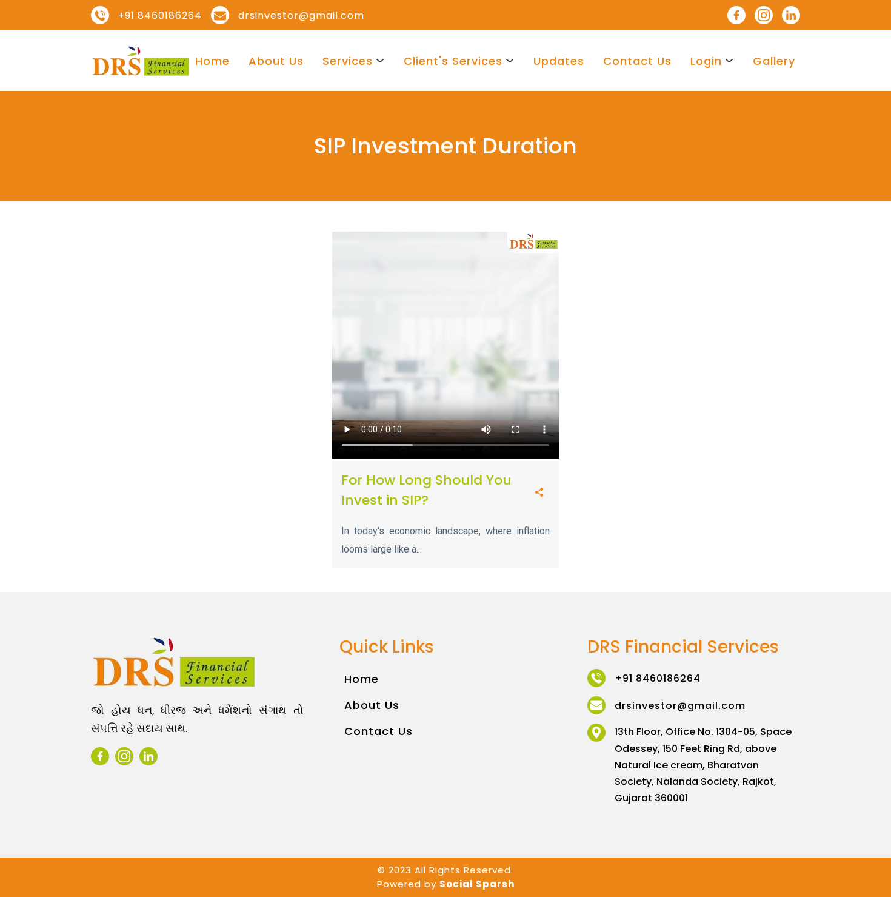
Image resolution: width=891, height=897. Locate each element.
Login (706, 61)
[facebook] (736, 15)
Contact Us (637, 61)
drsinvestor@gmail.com (301, 15)
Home (212, 61)
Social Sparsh (477, 884)
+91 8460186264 (160, 15)
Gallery (774, 61)
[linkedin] (791, 15)
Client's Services (453, 61)
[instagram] (764, 15)
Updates (558, 61)
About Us (276, 61)
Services (347, 61)
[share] (539, 493)
